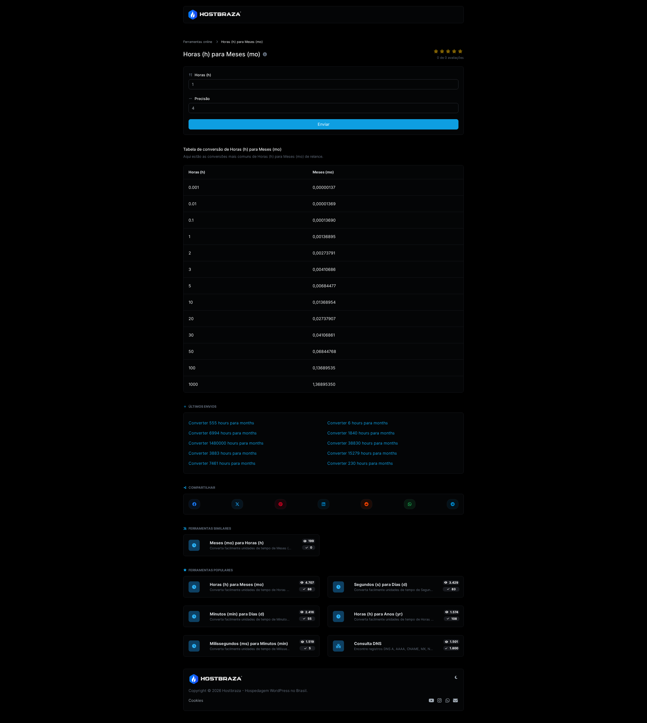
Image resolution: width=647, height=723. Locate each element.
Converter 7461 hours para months (222, 463)
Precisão (202, 98)
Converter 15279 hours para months (362, 453)
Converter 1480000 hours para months (226, 443)
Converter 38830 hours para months (362, 443)
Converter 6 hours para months (357, 422)
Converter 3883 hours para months (223, 453)
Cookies (196, 700)
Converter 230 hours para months (360, 463)
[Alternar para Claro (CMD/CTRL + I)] (456, 677)
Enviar (324, 124)
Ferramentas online (197, 42)
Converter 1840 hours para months (361, 432)
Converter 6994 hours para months (223, 432)
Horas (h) (202, 75)
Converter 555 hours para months (221, 422)
